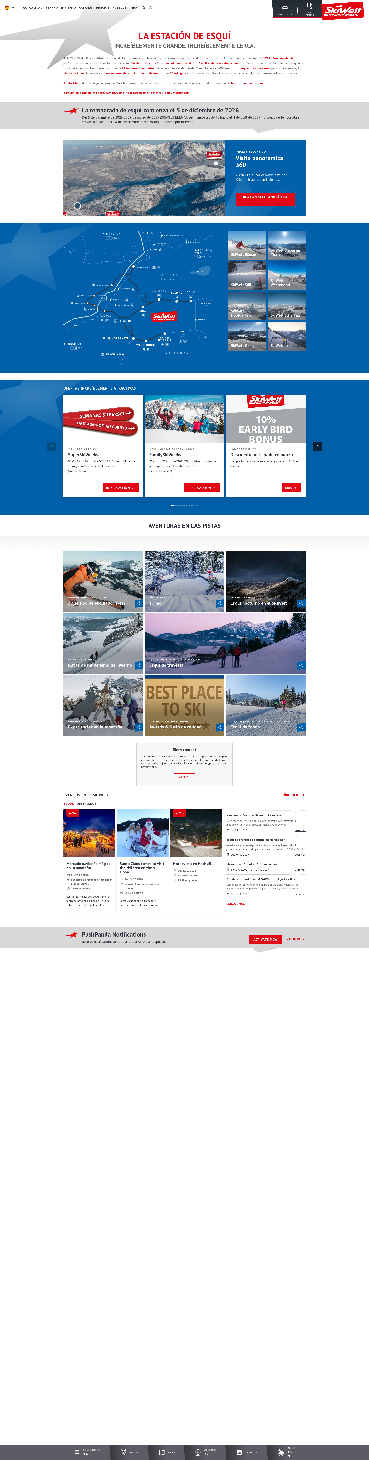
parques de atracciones (255, 68)
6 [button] (186, 505)
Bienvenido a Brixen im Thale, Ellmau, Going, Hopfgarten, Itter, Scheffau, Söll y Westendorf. (126, 93)
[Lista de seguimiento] (150, 8)
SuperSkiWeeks (83, 454)
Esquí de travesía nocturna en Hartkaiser (255, 839)
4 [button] (181, 505)
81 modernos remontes (138, 68)
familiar (204, 63)
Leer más (300, 830)
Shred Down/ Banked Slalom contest (252, 864)
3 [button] (178, 505)
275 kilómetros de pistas (280, 58)
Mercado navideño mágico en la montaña (88, 865)
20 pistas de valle (143, 63)
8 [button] (192, 505)
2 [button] (176, 505)
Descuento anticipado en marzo (261, 454)
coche (230, 83)
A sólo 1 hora (72, 83)
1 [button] (172, 505)
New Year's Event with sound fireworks (254, 815)
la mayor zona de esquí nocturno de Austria (133, 73)
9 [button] (194, 505)
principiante (189, 63)
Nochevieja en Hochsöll (193, 863)
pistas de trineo (74, 73)
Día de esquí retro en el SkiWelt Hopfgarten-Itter (261, 879)
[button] (317, 446)
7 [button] (189, 505)
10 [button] (197, 505)
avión (261, 83)
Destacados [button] (86, 804)
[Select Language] (10, 7)
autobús (241, 83)
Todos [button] (68, 804)
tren (252, 83)
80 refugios (178, 73)
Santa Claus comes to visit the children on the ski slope (142, 867)
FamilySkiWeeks (165, 454)
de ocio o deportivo (224, 63)
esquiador (173, 63)
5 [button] (184, 505)
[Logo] (342, 11)
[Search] (143, 8)
